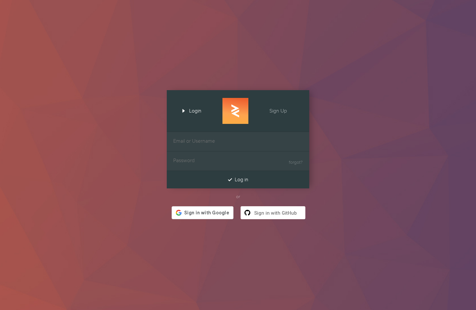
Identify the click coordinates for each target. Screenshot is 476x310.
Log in (238, 179)
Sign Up (282, 110)
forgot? (296, 162)
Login (191, 110)
